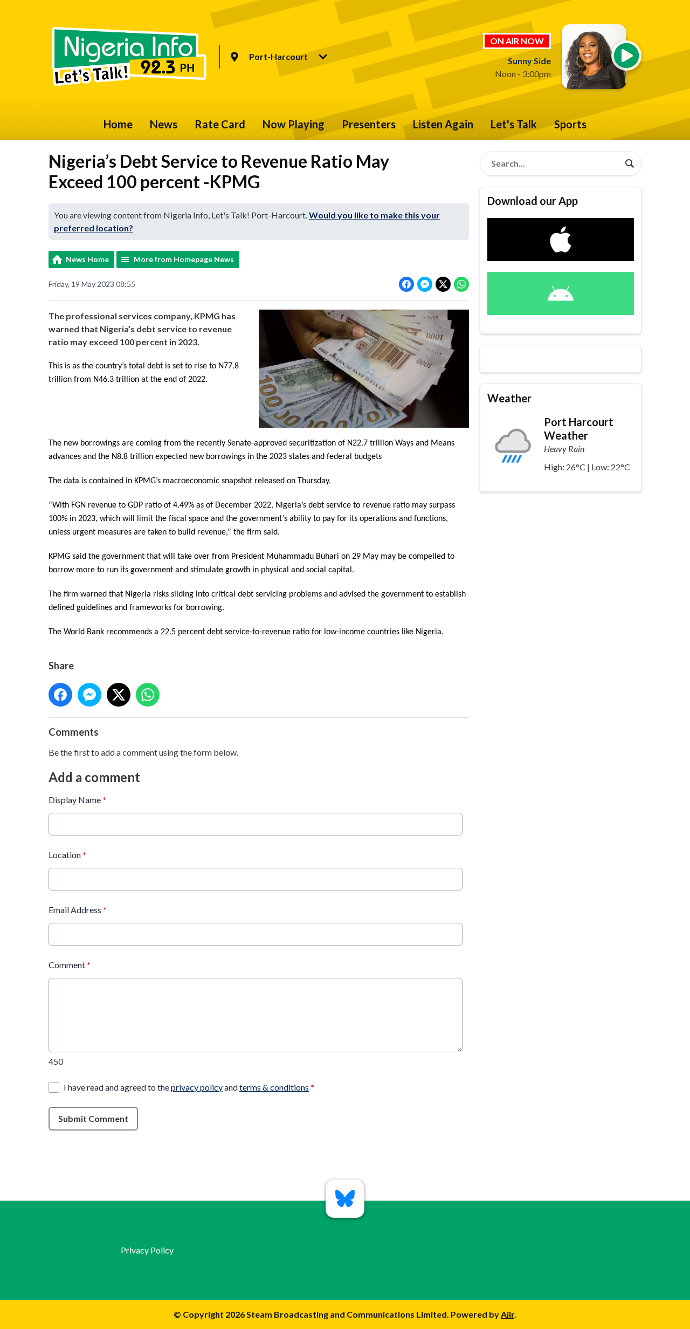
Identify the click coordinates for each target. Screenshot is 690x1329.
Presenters (369, 124)
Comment (70, 965)
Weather (509, 398)
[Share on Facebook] (406, 284)
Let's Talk (514, 124)
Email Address (78, 910)
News (163, 124)
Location (67, 855)
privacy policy (197, 1087)
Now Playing (294, 124)
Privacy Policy (147, 1250)
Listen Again (443, 124)
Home (118, 124)
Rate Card (220, 124)
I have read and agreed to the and (189, 1087)
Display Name (77, 799)
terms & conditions (274, 1087)
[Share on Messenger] (424, 284)
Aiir (507, 1314)
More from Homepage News (184, 259)
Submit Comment (93, 1118)
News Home (87, 259)
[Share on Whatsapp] (461, 284)
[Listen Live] (626, 55)
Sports (570, 124)
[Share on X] (443, 284)
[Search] (629, 163)
